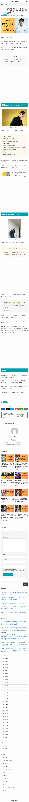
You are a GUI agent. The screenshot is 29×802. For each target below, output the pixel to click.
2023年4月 (5, 725)
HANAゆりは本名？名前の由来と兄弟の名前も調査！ (13, 642)
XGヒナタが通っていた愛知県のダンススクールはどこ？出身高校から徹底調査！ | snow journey (14, 630)
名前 (4, 554)
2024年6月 (5, 683)
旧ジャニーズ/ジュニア (8, 787)
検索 (25, 584)
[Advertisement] (14, 84)
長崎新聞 (6, 310)
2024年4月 (5, 689)
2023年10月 (5, 707)
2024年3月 (5, 692)
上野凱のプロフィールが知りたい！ (12, 59)
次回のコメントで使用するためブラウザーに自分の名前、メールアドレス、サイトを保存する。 (15, 570)
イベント (5, 757)
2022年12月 (5, 737)
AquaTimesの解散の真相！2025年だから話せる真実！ (14, 603)
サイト (4, 564)
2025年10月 (5, 661)
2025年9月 (5, 664)
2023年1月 (5, 734)
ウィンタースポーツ (7, 760)
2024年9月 (5, 673)
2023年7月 (5, 716)
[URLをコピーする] (26, 409)
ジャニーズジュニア (7, 769)
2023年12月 (5, 701)
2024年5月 (5, 686)
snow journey (14, 1)
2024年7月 (5, 679)
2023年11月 (5, 704)
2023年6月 (5, 719)
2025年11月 (5, 658)
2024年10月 (5, 670)
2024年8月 (5, 676)
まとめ (5, 63)
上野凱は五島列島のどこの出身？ (12, 61)
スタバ (4, 772)
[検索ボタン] (27, 1)
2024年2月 (5, 695)
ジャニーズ (5, 766)
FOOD (4, 745)
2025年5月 (5, 667)
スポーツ (5, 775)
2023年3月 (5, 728)
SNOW (14, 436)
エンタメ (4, 15)
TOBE (4, 751)
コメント (5, 537)
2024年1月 (5, 698)
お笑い (4, 754)
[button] (3, 409)
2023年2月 (5, 731)
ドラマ (4, 778)
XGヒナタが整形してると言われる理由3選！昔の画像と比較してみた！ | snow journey (14, 638)
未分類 (4, 790)
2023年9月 (5, 710)
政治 (4, 784)
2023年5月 (5, 722)
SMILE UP (5, 748)
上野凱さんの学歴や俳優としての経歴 (10, 165)
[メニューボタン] (2, 1)
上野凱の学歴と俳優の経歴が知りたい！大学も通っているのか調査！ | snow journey (18, 174)
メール (5, 559)
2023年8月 (5, 713)
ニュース (5, 781)
